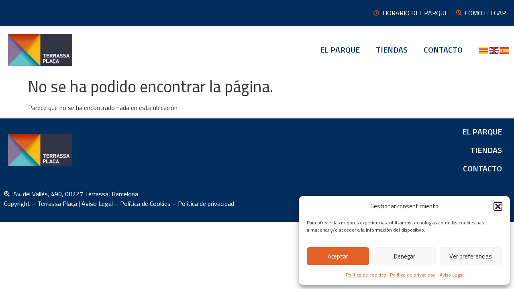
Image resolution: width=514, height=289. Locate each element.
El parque (340, 49)
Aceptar (338, 256)
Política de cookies (366, 275)
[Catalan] (484, 50)
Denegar (404, 256)
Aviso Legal (451, 275)
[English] (494, 50)
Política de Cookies (145, 203)
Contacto (443, 49)
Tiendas (392, 49)
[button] (498, 206)
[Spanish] (505, 50)
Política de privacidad (413, 275)
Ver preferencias (470, 256)
